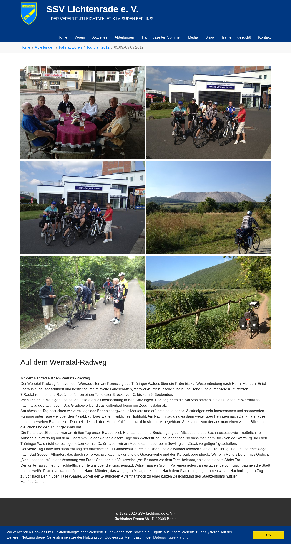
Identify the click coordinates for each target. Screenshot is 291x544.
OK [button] (268, 535)
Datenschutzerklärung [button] (171, 537)
